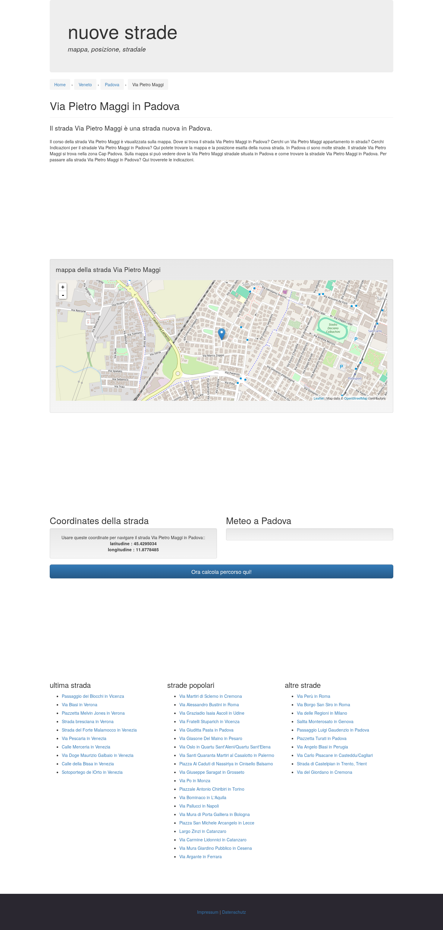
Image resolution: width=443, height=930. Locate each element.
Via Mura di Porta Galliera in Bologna (214, 814)
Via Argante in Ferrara (200, 856)
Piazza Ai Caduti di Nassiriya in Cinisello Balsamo (226, 764)
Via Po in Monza (194, 780)
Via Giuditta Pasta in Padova (206, 730)
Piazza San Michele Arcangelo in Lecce (216, 823)
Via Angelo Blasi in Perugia (322, 747)
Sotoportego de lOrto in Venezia (92, 772)
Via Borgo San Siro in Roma (323, 704)
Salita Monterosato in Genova (325, 721)
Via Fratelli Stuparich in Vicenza (209, 721)
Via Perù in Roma (313, 696)
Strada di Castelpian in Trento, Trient (332, 764)
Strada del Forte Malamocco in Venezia (99, 730)
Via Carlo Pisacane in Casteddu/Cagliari (335, 755)
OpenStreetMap (355, 398)
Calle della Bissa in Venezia (88, 764)
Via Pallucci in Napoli (199, 806)
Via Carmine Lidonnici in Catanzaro (213, 840)
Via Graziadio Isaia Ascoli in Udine (211, 713)
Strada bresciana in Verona (88, 721)
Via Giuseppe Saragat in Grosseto (211, 772)
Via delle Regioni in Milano (322, 713)
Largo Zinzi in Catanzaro (202, 831)
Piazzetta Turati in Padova (322, 738)
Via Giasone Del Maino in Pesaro (210, 738)
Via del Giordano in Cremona (324, 772)
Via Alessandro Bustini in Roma (209, 704)
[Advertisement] (221, 211)
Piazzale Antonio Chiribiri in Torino (211, 789)
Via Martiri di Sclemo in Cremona (210, 696)
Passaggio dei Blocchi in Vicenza (93, 696)
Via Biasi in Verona (79, 704)
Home (60, 84)
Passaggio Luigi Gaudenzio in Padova (333, 730)
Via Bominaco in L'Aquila (202, 797)
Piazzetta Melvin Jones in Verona (93, 713)
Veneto (85, 84)
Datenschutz (234, 912)
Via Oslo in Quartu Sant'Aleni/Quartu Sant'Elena (225, 747)
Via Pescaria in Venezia (84, 738)
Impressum (207, 912)
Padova (112, 84)
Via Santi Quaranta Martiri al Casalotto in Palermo (226, 755)
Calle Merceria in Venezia (86, 747)
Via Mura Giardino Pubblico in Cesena (215, 848)
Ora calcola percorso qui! (221, 571)
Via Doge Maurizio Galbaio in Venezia (98, 755)
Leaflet (319, 398)
